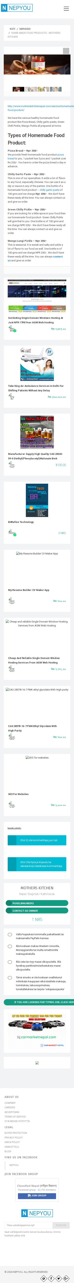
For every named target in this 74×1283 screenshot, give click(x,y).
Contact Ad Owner (25, 911)
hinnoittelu (12, 1147)
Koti (12, 28)
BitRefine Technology (21, 522)
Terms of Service (15, 1116)
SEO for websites (18, 794)
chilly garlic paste (49, 189)
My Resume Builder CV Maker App (28, 590)
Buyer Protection (16, 1133)
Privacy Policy (14, 1137)
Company (10, 1103)
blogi (8, 1151)
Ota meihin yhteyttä (17, 1121)
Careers (10, 1107)
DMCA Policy (12, 1142)
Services (25, 28)
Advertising (12, 1112)
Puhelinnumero (23, 903)
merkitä (61, 1225)
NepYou (14, 1165)
